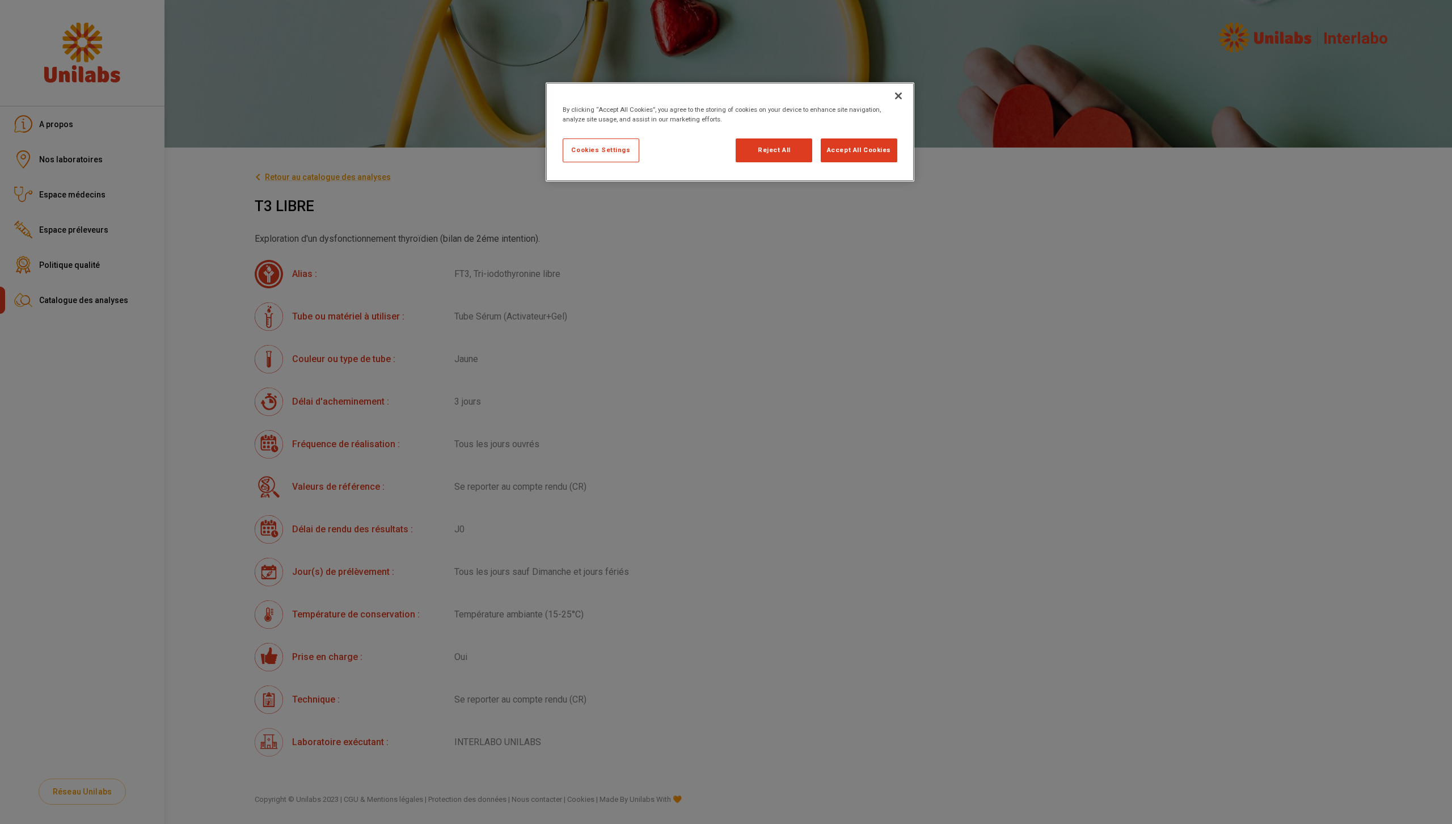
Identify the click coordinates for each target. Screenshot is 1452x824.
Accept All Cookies (859, 150)
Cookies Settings (600, 150)
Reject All (774, 150)
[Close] (898, 95)
